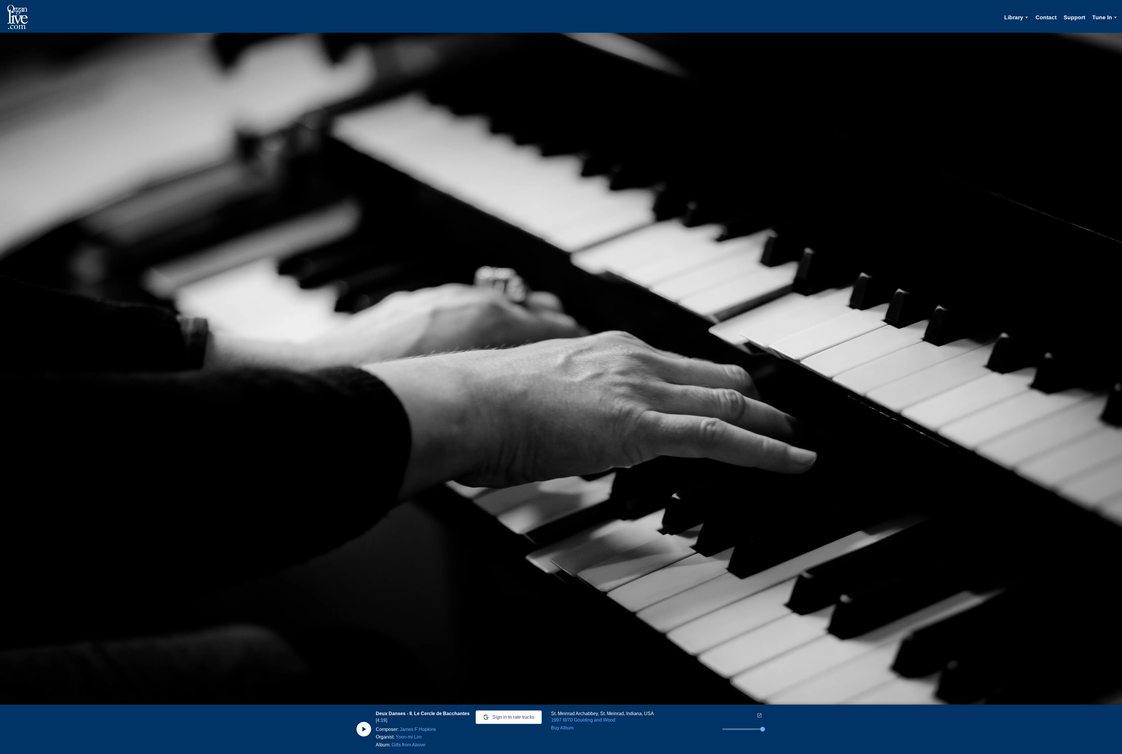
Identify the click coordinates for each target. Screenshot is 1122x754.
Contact (1046, 17)
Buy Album (562, 727)
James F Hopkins (418, 729)
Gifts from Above (408, 744)
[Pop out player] (759, 715)
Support (1074, 17)
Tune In (1104, 17)
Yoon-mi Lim (409, 736)
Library (1016, 17)
